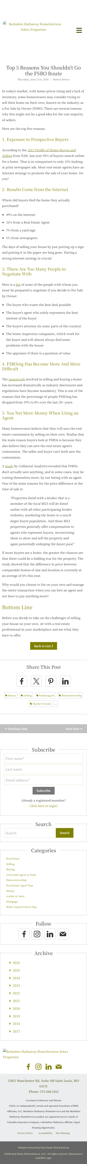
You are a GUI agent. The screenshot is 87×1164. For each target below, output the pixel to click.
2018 (16, 1023)
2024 (16, 978)
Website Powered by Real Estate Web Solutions (43, 1147)
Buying (10, 869)
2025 (16, 970)
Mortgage (12, 901)
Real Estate (13, 858)
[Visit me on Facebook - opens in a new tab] (24, 934)
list (18, 284)
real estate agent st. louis (21, 874)
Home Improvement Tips (21, 906)
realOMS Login (43, 1157)
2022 (16, 993)
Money (11, 695)
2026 (16, 962)
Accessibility (45, 1133)
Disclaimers (75, 1153)
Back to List (42, 646)
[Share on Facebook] (21, 681)
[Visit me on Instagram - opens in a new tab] (37, 934)
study (9, 466)
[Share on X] (36, 681)
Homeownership (71, 695)
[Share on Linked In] (65, 681)
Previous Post (17, 729)
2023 (16, 985)
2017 (16, 1031)
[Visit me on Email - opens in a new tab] (62, 934)
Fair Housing (63, 1133)
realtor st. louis (15, 896)
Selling (27, 695)
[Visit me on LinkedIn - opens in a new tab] (50, 934)
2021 (16, 1000)
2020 (16, 1008)
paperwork (16, 379)
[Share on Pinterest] (50, 681)
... (56, 703)
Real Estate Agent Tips (19, 885)
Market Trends (41, 703)
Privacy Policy (25, 1133)
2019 (16, 1016)
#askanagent (46, 695)
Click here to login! (44, 806)
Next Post (73, 729)
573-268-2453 (49, 1091)
